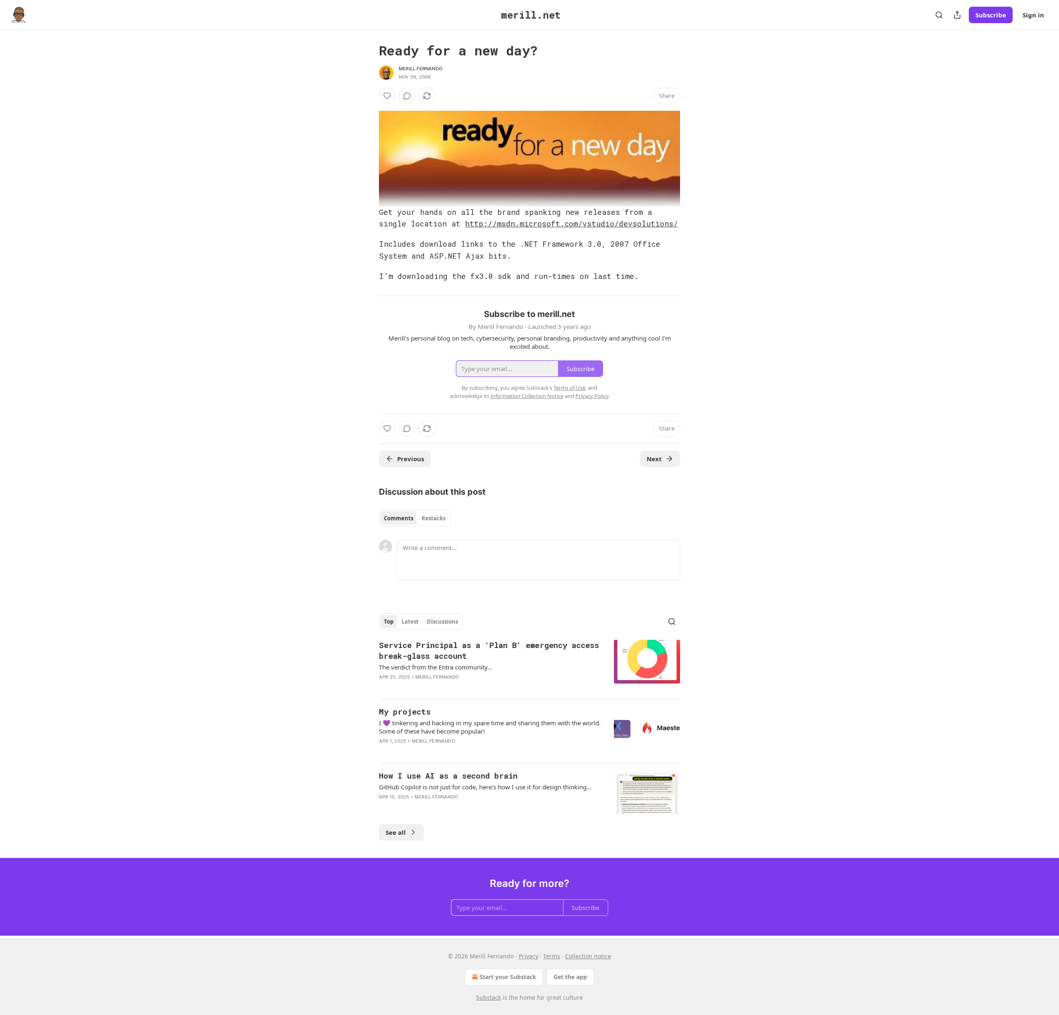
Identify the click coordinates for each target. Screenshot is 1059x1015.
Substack (488, 997)
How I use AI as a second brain (448, 775)
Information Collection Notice (527, 396)
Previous (410, 459)
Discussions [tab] (442, 621)
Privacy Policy (592, 396)
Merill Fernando (420, 68)
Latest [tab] (410, 621)
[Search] (939, 15)
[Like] (387, 96)
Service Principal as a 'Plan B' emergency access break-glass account (489, 650)
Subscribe (990, 15)
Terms (551, 956)
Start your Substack (507, 977)
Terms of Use (569, 387)
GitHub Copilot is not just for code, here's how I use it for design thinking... (485, 787)
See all (396, 832)
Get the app (570, 977)
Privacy (528, 956)
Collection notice (588, 956)
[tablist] (414, 518)
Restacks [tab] (434, 518)
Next (654, 459)
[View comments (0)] (407, 96)
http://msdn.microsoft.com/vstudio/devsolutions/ (571, 224)
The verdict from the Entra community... (435, 667)
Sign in (1033, 15)
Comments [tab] (398, 518)
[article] (529, 666)
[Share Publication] (957, 15)
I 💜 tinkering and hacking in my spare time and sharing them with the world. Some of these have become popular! (490, 727)
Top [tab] (388, 621)
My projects (405, 711)
